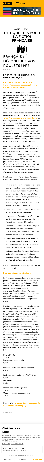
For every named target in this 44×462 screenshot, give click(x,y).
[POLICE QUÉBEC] (22, 50)
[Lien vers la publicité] (22, 11)
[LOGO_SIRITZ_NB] (8, 3)
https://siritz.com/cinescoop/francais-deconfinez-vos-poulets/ (20, 86)
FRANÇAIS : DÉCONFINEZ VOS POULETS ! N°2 (19, 61)
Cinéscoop (7, 70)
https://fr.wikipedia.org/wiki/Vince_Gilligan (21, 118)
